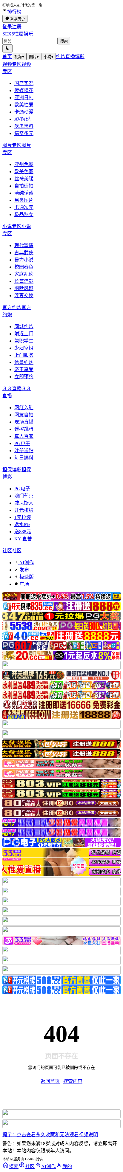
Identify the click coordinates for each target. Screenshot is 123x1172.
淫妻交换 (23, 295)
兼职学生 (23, 340)
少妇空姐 (23, 348)
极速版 (26, 576)
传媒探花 (23, 90)
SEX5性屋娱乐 (17, 33)
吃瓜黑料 (23, 126)
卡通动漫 (23, 111)
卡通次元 (23, 207)
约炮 (60, 56)
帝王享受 (23, 369)
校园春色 (23, 266)
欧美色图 (23, 171)
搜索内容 (72, 1081)
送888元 (22, 531)
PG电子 (22, 443)
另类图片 (23, 200)
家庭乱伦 (23, 274)
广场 (23, 584)
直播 (70, 56)
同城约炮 (23, 326)
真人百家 (23, 436)
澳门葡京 (23, 495)
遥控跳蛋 (23, 429)
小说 (48, 57)
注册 (16, 26)
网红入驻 (23, 407)
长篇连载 (23, 281)
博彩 (79, 56)
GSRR (30, 1159)
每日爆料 (23, 457)
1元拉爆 (22, 517)
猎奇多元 (23, 133)
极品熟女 (23, 214)
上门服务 (23, 355)
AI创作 (26, 562)
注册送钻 (23, 450)
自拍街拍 (23, 185)
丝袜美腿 (23, 178)
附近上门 (23, 333)
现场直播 (23, 421)
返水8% (22, 524)
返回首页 (50, 1081)
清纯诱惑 (23, 193)
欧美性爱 (23, 104)
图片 (34, 57)
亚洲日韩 (23, 97)
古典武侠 (23, 252)
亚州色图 (23, 164)
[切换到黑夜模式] (7, 48)
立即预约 (23, 376)
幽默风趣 (23, 288)
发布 (23, 569)
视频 (19, 57)
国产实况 (23, 83)
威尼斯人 (23, 503)
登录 (7, 26)
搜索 (64, 41)
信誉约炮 (23, 362)
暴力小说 (23, 259)
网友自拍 (23, 414)
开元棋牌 (23, 510)
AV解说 (22, 119)
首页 (7, 56)
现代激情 (23, 245)
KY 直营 (23, 538)
